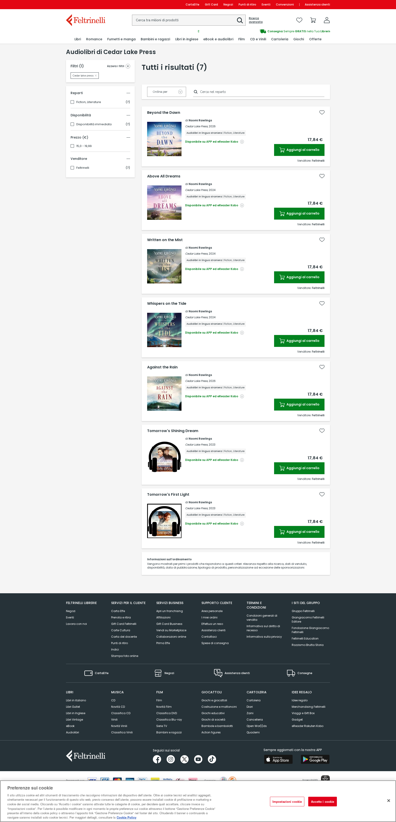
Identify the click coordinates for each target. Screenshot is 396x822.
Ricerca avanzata (256, 20)
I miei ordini (209, 617)
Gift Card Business (169, 624)
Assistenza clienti (317, 4)
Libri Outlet (73, 707)
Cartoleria (254, 700)
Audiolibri (72, 732)
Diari (250, 707)
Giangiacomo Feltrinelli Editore (308, 619)
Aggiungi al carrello (302, 149)
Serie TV (161, 726)
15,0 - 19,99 (84, 146)
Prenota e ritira (121, 617)
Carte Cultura (120, 630)
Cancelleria (255, 719)
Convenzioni (285, 4)
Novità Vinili (119, 726)
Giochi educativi (213, 713)
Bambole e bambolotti (217, 726)
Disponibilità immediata (94, 124)
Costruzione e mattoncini (219, 707)
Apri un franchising (169, 611)
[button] (240, 20)
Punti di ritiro (247, 4)
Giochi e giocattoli (214, 700)
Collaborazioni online (171, 637)
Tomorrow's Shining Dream (172, 430)
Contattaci (209, 637)
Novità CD (118, 707)
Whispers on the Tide (166, 303)
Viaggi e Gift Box (303, 713)
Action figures (211, 732)
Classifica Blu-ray (169, 719)
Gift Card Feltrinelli (123, 624)
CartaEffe (192, 4)
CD (113, 700)
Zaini (250, 713)
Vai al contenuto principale (85, 4)
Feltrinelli (82, 168)
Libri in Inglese (75, 713)
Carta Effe (118, 611)
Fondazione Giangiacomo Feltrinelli (310, 630)
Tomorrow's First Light (168, 494)
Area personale (212, 611)
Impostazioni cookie (287, 801)
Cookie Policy (126, 817)
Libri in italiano (76, 700)
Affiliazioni (163, 617)
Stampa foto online (124, 656)
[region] (198, 801)
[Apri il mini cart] (313, 20)
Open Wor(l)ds (257, 726)
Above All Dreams (163, 176)
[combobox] (189, 20)
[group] (264, 31)
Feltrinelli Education (305, 638)
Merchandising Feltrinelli (308, 707)
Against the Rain (162, 367)
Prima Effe (163, 643)
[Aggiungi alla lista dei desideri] (322, 112)
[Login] (327, 20)
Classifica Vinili (122, 732)
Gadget (297, 719)
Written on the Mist (165, 239)
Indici (115, 649)
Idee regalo (300, 700)
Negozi (228, 4)
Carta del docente (124, 637)
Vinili (114, 719)
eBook (70, 726)
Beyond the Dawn (163, 112)
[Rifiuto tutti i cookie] (389, 800)
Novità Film (164, 707)
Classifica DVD (166, 713)
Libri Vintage (74, 719)
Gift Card (211, 4)
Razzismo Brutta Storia (308, 645)
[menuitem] (77, 39)
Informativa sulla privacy (264, 637)
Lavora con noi (76, 624)
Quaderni (253, 732)
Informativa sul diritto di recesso (263, 628)
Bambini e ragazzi (169, 732)
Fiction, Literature (88, 102)
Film (159, 700)
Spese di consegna (215, 643)
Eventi (266, 4)
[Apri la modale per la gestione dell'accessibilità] (325, 779)
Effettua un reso (212, 624)
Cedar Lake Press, (196, 126)
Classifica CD (120, 713)
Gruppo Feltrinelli (303, 611)
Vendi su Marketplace (171, 630)
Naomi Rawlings (200, 120)
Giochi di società (213, 719)
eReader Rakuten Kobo (307, 726)
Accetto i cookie (322, 801)
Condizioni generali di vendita (262, 618)
